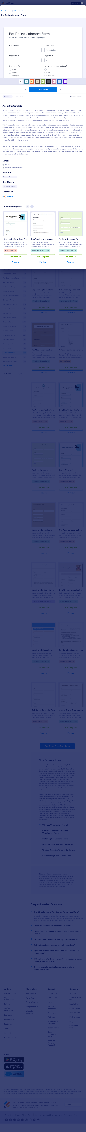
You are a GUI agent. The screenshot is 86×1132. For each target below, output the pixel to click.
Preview (15, 262)
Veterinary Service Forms (40, 250)
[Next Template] (60, 89)
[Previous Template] (25, 89)
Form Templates (6, 11)
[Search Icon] (83, 11)
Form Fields (19, 97)
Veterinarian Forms (20, 11)
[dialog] (43, 566)
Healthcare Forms (10, 250)
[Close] (82, 3)
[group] (15, 239)
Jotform (10, 196)
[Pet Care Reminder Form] (70, 223)
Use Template (43, 89)
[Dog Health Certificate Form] (15, 223)
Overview (7, 97)
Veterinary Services (9, 186)
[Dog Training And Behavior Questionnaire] (43, 223)
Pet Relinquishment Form (13, 15)
